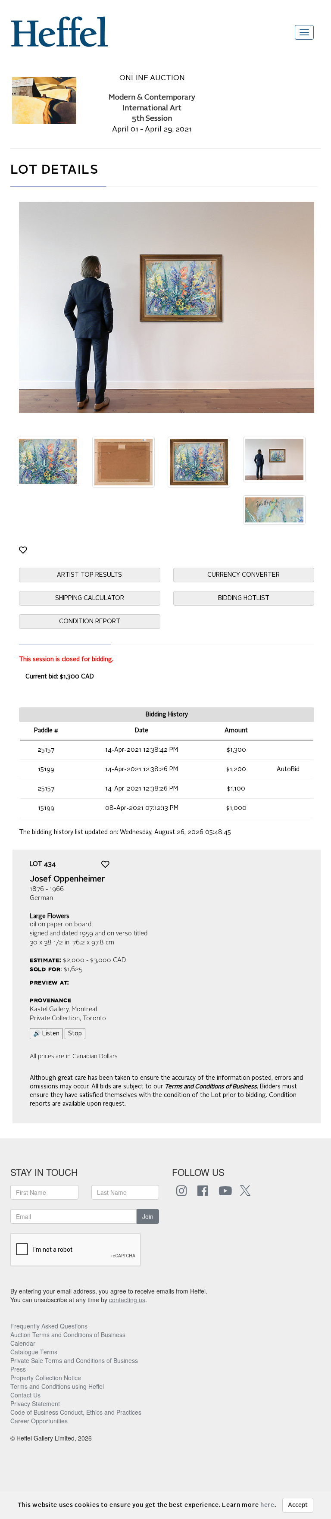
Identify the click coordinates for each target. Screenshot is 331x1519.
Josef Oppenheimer (67, 879)
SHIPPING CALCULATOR (89, 598)
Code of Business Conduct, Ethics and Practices (75, 1412)
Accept (298, 1505)
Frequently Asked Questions (48, 1326)
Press (18, 1369)
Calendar (22, 1343)
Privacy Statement (35, 1403)
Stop (75, 1034)
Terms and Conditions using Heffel (57, 1386)
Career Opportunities (39, 1420)
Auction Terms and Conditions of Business (67, 1334)
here (267, 1505)
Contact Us (25, 1395)
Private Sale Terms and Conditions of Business (74, 1360)
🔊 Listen (46, 1034)
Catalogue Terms (33, 1351)
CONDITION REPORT (89, 622)
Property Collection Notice (45, 1377)
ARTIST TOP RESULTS (89, 575)
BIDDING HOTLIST (243, 598)
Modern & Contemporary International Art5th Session (152, 108)
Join (147, 1216)
